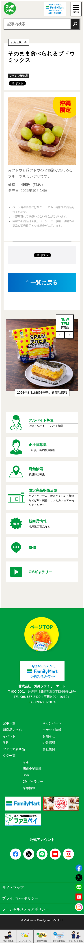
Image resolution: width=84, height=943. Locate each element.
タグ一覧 (9, 755)
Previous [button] (60, 335)
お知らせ (49, 736)
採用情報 (29, 788)
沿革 (26, 762)
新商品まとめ (12, 730)
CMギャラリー (33, 781)
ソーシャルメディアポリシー (25, 909)
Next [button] (69, 335)
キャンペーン (52, 723)
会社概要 (49, 749)
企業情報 (49, 742)
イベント (9, 736)
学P (5, 742)
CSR (26, 775)
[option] (42, 362)
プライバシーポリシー (20, 898)
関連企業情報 (32, 768)
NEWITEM (64, 323)
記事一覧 (9, 723)
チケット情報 (52, 730)
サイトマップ (13, 887)
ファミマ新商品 (14, 749)
